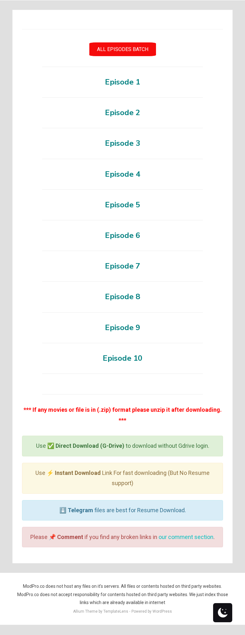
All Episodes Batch (122, 49)
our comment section (186, 537)
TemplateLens (115, 611)
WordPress (162, 611)
